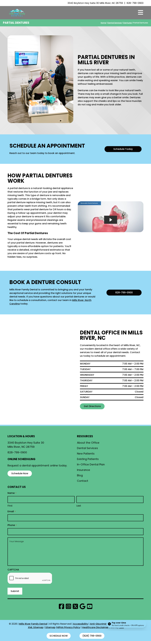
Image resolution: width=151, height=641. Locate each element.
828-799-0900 (135, 3)
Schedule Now (59, 635)
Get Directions (92, 406)
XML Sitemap (35, 627)
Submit (15, 591)
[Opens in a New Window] (62, 606)
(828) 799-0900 (91, 635)
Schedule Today (123, 149)
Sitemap (50, 627)
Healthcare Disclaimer (95, 627)
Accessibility (80, 624)
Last (78, 505)
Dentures (127, 23)
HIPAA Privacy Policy (68, 627)
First (10, 505)
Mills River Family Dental (33, 624)
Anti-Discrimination (101, 624)
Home (103, 23)
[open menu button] (140, 12)
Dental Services (115, 23)
